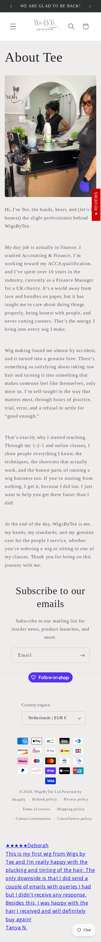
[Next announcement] (90, 6)
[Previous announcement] (11, 6)
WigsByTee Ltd (47, 792)
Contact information (33, 819)
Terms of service (36, 809)
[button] (13, 26)
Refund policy (44, 799)
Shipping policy (71, 809)
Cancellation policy (74, 819)
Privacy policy (76, 799)
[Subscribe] (82, 655)
